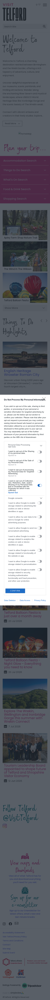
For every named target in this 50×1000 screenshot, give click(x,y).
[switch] (40, 452)
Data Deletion (10, 600)
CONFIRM (15, 591)
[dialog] (25, 500)
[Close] (44, 399)
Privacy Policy (40, 600)
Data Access (25, 600)
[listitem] (25, 446)
